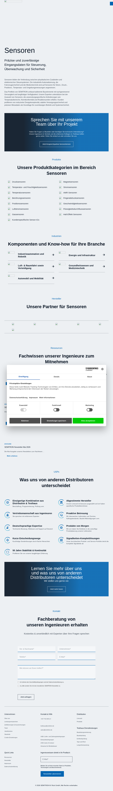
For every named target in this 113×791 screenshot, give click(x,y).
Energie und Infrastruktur (82, 255)
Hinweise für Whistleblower (49, 746)
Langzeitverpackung (83, 745)
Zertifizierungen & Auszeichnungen (15, 725)
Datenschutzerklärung (11, 766)
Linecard (79, 718)
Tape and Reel (81, 742)
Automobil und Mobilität (30, 278)
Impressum (7, 763)
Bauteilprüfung (81, 735)
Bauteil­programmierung (84, 732)
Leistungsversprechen (11, 721)
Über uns (7, 718)
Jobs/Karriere (8, 731)
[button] (111, 3)
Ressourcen (8, 757)
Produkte (79, 721)
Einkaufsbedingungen (47, 740)
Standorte (7, 734)
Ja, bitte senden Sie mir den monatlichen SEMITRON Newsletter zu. (40, 686)
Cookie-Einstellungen (10, 737)
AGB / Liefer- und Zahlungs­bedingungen (53, 736)
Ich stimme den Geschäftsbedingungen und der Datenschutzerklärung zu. (42, 682)
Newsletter (7, 760)
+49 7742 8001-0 (46, 719)
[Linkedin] (6, 773)
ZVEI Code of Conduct (47, 743)
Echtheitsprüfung (82, 739)
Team (6, 728)
